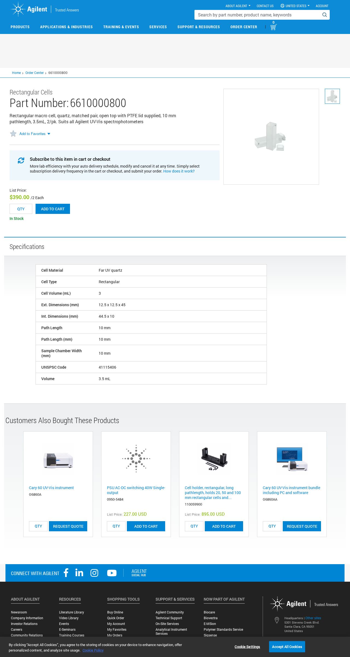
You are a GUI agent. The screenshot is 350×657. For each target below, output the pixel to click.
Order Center (244, 26)
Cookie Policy (93, 650)
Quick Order (115, 618)
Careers (16, 629)
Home (16, 72)
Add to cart (53, 208)
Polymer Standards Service (223, 629)
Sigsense (210, 635)
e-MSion (210, 624)
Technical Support (169, 618)
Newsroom (19, 612)
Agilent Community (170, 612)
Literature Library (71, 612)
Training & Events (121, 26)
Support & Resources (198, 26)
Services (158, 26)
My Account (116, 624)
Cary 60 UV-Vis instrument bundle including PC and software (291, 490)
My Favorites (116, 629)
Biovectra (211, 618)
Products (20, 26)
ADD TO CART (146, 526)
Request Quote (68, 526)
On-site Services (167, 624)
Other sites (313, 618)
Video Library (68, 618)
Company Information (27, 618)
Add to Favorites (32, 133)
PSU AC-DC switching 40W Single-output (136, 490)
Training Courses (71, 635)
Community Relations (27, 635)
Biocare (209, 612)
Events (64, 624)
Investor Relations (24, 624)
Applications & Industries (66, 26)
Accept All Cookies (287, 646)
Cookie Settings (247, 646)
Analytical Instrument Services (171, 631)
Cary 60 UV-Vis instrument (51, 487)
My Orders (114, 635)
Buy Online (115, 612)
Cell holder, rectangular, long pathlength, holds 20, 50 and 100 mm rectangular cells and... (213, 492)
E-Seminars (67, 629)
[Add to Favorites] (13, 133)
